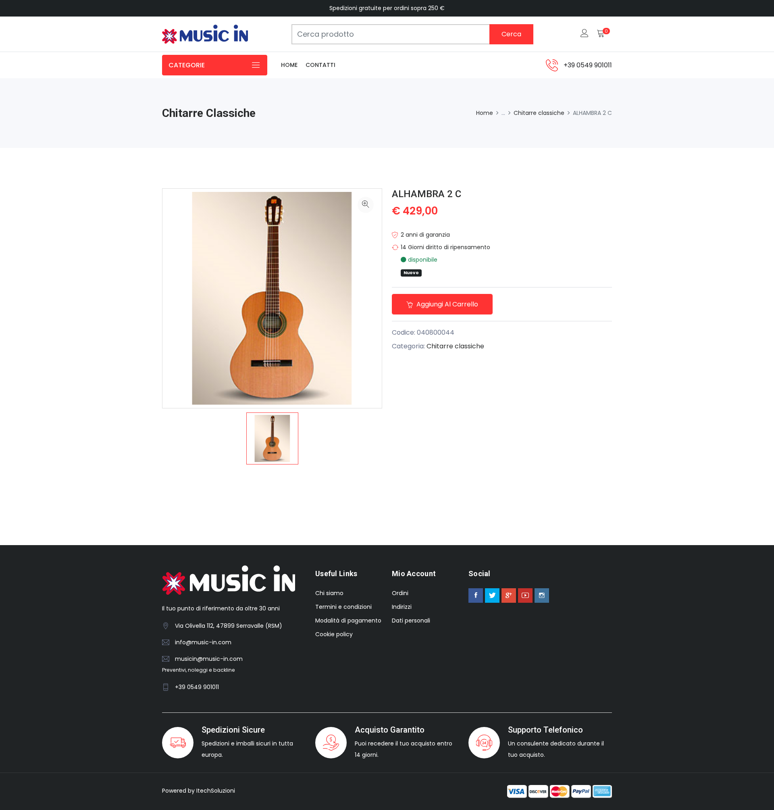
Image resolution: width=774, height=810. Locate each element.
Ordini (400, 593)
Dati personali (411, 620)
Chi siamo (329, 593)
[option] (272, 438)
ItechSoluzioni (215, 791)
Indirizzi (402, 607)
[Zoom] (366, 205)
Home (289, 65)
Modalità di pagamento (348, 620)
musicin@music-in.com (209, 659)
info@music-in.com (203, 642)
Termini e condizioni (343, 607)
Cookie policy (334, 634)
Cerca (511, 34)
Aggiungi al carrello (446, 304)
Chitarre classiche (539, 113)
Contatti (320, 65)
